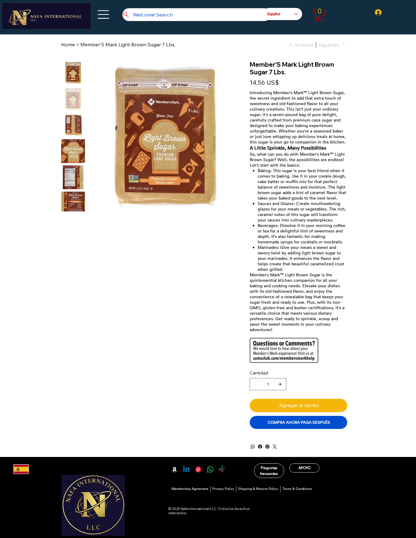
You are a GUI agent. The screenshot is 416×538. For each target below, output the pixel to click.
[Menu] (103, 14)
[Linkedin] (186, 469)
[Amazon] (174, 469)
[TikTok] (222, 469)
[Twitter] (275, 447)
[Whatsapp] (210, 469)
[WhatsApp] (253, 447)
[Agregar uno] (280, 384)
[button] (320, 15)
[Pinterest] (267, 447)
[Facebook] (260, 447)
